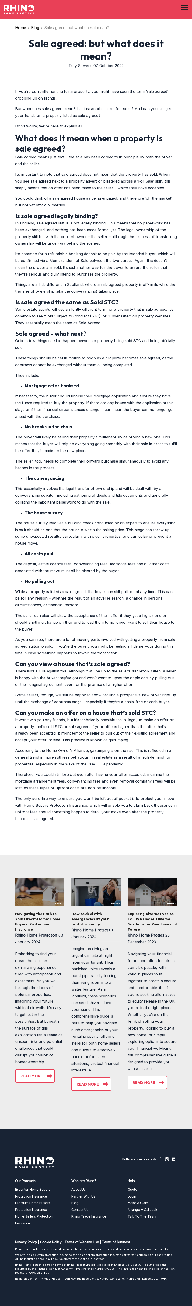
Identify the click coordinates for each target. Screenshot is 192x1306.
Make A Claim (138, 1203)
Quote (132, 1189)
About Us (78, 1189)
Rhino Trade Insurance (88, 1216)
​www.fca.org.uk (39, 1272)
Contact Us (79, 1210)
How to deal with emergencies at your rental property (90, 918)
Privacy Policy (26, 1242)
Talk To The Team (142, 1216)
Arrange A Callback (142, 1210)
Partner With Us (83, 1196)
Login (132, 1196)
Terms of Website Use (82, 1242)
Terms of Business (116, 1242)
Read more (31, 1076)
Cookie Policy (51, 1242)
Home (20, 27)
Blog (35, 27)
